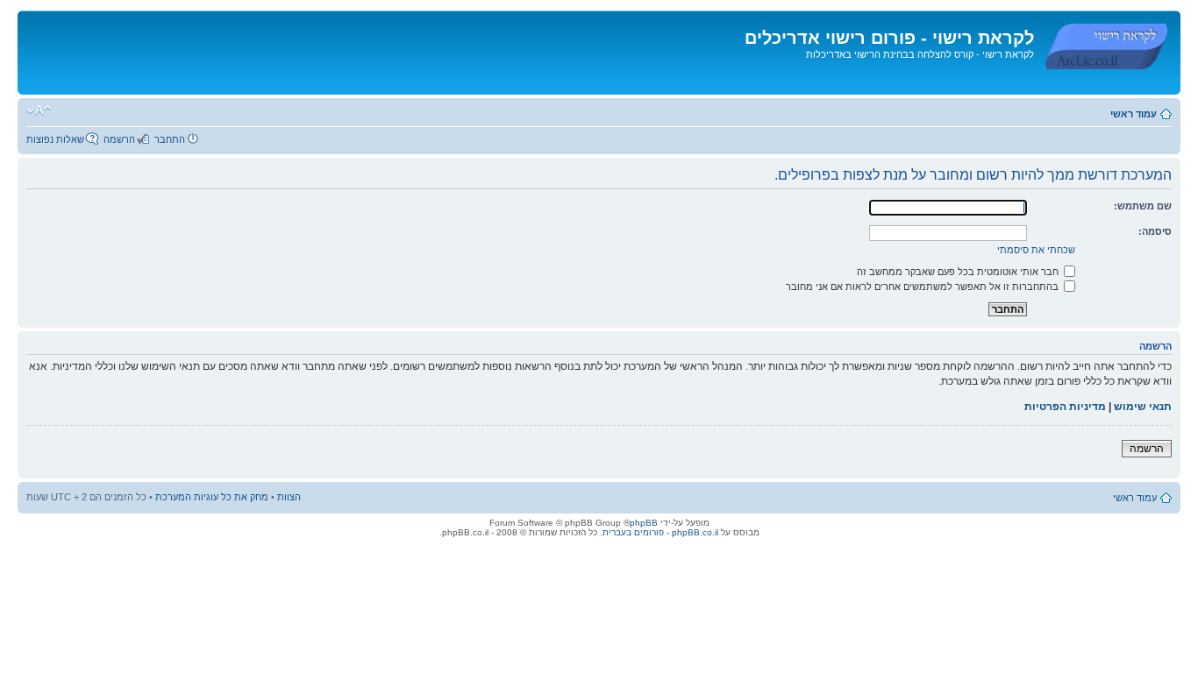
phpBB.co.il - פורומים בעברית (660, 532)
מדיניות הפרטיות (1065, 406)
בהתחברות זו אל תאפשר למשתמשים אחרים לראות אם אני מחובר (923, 286)
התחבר (169, 139)
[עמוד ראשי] (1105, 43)
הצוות (289, 497)
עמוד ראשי (1133, 114)
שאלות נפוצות (55, 139)
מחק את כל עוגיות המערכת (211, 497)
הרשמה (119, 139)
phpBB (644, 523)
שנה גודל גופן (39, 110)
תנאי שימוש (1143, 406)
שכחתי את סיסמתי (1036, 249)
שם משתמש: (1143, 206)
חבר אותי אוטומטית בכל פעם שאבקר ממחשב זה (959, 271)
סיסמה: (1155, 231)
